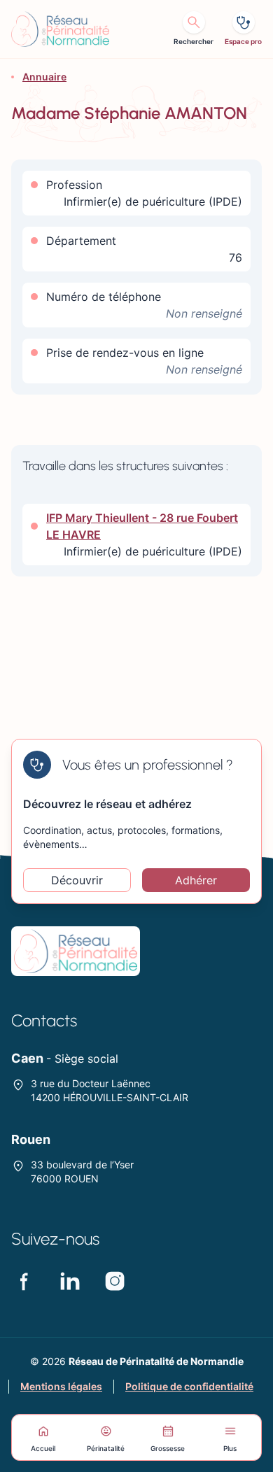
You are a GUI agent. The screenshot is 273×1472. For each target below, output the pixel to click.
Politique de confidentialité (189, 1386)
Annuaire (44, 77)
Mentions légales (61, 1386)
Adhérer (196, 880)
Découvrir (77, 880)
